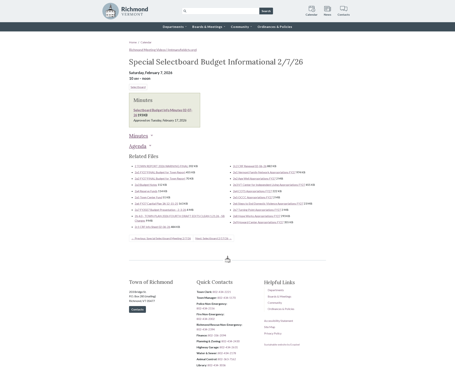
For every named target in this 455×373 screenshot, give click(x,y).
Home (133, 42)
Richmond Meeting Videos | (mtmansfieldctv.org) (163, 50)
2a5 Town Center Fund (148, 197)
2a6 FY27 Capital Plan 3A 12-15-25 (156, 203)
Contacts (137, 309)
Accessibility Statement (278, 320)
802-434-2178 (227, 353)
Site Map (269, 327)
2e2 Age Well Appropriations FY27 (254, 178)
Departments (276, 290)
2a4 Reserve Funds (146, 191)
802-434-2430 (230, 341)
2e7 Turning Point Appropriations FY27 (257, 209)
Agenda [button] (137, 146)
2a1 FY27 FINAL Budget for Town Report (160, 172)
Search (266, 11)
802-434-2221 (222, 291)
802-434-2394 (206, 329)
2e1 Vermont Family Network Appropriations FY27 (264, 172)
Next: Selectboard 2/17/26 (213, 238)
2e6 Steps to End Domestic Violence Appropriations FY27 (268, 203)
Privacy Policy (273, 333)
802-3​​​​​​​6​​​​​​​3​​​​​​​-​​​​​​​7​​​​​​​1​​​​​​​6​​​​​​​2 (227, 359)
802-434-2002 (206, 318)
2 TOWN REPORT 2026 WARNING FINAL (161, 166)
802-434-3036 (217, 365)
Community (275, 302)
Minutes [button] (138, 136)
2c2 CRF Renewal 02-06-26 (250, 166)
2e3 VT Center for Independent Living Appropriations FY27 (269, 184)
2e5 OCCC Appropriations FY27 (253, 197)
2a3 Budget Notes (146, 184)
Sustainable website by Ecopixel (282, 344)
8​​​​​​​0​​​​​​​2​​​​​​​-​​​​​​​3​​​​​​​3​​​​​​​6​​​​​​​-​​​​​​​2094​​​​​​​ (217, 335)
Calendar (146, 42)
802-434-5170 (227, 297)
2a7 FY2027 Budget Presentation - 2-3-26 (160, 209)
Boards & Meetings (279, 296)
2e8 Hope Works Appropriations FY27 (256, 216)
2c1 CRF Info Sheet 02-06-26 (152, 226)
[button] (175, 26)
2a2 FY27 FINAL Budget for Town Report (160, 178)
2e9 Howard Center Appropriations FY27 (258, 222)
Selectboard (138, 87)
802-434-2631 (229, 347)
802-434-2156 (206, 308)
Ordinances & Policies (281, 308)
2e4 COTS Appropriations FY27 (252, 191)
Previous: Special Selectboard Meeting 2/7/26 (161, 238)
